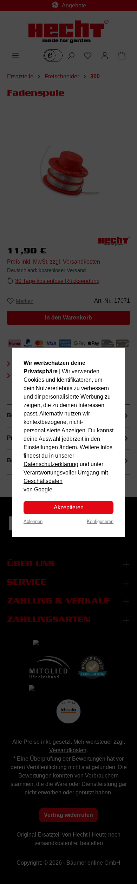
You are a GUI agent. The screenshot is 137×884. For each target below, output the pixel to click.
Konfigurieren (100, 521)
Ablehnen (33, 521)
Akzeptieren (69, 507)
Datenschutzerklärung (51, 464)
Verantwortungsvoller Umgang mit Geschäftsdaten (66, 477)
